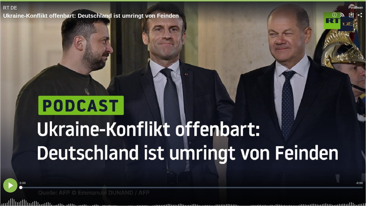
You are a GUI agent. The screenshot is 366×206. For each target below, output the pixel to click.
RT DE (10, 7)
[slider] (191, 187)
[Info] (334, 15)
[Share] (359, 15)
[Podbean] (356, 6)
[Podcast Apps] (342, 15)
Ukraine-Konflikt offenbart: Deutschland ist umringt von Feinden (91, 16)
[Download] (351, 15)
